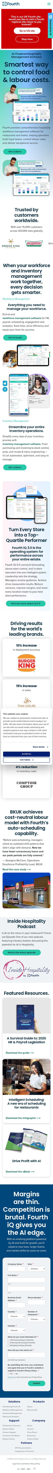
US (18, 1469)
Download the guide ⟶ (20, 1052)
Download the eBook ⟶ (20, 1171)
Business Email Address (14, 1299)
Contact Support (9, 1432)
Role (30, 1264)
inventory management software (22, 444)
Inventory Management (12, 1413)
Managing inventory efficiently (21, 1345)
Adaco (29, 1406)
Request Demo (9, 1439)
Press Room (32, 1432)
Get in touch (15, 338)
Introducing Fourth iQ (11, 1406)
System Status (8, 1429)
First (9, 1284)
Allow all (26, 754)
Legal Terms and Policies (21, 1464)
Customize (25, 760)
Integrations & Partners (24, 1451)
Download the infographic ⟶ (23, 1118)
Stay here (27, 39)
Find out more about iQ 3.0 (25, 604)
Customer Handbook (11, 1435)
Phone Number (34, 1297)
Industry (11, 1325)
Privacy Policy (35, 1464)
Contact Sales (33, 1439)
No (17, 1373)
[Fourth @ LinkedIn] (34, 1469)
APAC (28, 1469)
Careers (30, 1429)
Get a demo (14, 152)
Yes (11, 1373)
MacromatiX (32, 1410)
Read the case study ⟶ (17, 869)
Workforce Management (12, 1410)
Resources (31, 1435)
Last (9, 1293)
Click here (11, 1377)
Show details (39, 746)
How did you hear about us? (20, 1350)
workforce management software (22, 318)
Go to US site (27, 31)
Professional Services (11, 1425)
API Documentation (23, 1448)
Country (11, 1311)
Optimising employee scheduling (21, 1340)
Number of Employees (32, 1313)
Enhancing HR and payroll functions (22, 1342)
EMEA (23, 1469)
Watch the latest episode (22, 953)
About (29, 1425)
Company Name (15, 1264)
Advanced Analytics (11, 1416)
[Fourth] (11, 4)
